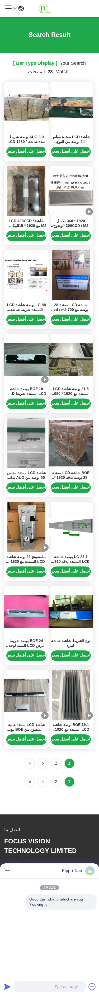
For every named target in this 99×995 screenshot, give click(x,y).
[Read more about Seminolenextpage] (43, 782)
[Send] (7, 986)
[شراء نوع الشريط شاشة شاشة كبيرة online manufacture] (71, 611)
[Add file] (92, 986)
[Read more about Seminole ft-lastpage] (30, 782)
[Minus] (7, 871)
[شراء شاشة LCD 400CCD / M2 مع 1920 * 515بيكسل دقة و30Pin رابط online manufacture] (26, 191)
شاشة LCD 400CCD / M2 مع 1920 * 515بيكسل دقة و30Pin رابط (26, 225)
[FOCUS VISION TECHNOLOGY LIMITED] (48, 8)
